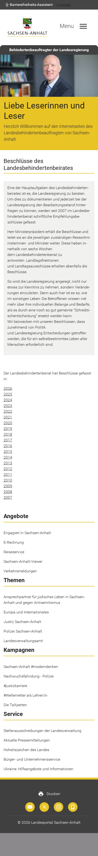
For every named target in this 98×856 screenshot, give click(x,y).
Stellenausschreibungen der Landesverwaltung (42, 730)
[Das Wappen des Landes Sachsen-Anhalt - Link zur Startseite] (27, 27)
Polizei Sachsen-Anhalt (23, 631)
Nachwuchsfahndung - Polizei (29, 676)
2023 (8, 405)
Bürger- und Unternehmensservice (32, 759)
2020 (8, 423)
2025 (8, 394)
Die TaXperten (15, 705)
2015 (8, 451)
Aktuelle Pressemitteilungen (27, 740)
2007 (8, 497)
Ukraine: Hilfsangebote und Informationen (38, 769)
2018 (8, 434)
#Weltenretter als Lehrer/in (25, 695)
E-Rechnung (14, 542)
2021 (8, 417)
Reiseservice (14, 552)
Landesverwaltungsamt (23, 641)
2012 (8, 468)
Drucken (49, 794)
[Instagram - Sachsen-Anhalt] (58, 807)
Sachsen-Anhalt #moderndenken (31, 666)
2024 (8, 400)
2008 (8, 491)
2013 (8, 463)
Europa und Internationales (26, 612)
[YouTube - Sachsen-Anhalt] (30, 807)
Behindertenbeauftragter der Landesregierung (49, 50)
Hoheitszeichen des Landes (26, 750)
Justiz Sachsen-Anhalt (22, 621)
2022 (8, 411)
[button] (29, 5)
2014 (8, 457)
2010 (8, 480)
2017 (8, 440)
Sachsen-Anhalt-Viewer (23, 561)
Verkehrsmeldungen (20, 571)
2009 (8, 486)
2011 (8, 474)
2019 (8, 428)
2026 (8, 388)
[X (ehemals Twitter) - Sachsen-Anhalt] (44, 807)
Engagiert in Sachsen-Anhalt (27, 533)
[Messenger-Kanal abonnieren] (73, 807)
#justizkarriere (15, 685)
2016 (8, 446)
